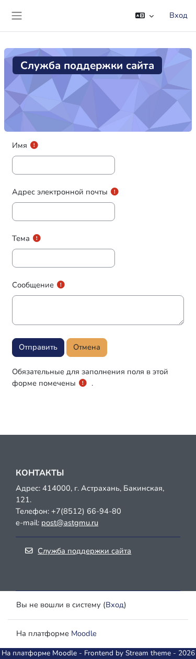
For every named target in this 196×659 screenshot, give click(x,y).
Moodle (84, 633)
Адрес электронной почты (60, 192)
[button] (144, 15)
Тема (21, 238)
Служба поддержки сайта (84, 551)
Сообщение (33, 285)
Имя (19, 145)
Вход (178, 15)
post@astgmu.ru (69, 522)
